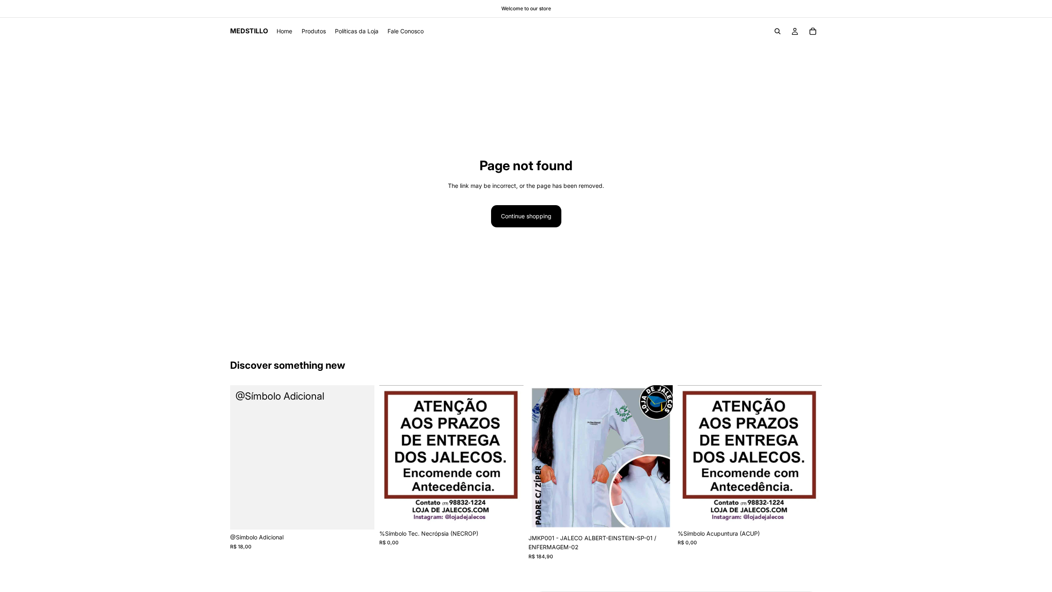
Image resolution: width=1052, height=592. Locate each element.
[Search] (777, 31)
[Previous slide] (540, 458)
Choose (368, 516)
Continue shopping (526, 216)
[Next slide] (660, 458)
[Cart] (813, 31)
